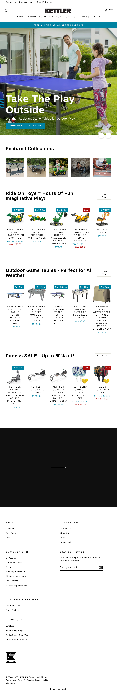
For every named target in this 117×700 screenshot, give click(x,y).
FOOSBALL (46, 16)
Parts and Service (14, 563)
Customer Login (26, 2)
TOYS (59, 16)
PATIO (96, 16)
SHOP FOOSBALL (73, 467)
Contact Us (11, 2)
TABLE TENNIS (27, 16)
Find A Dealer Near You (17, 635)
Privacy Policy (12, 581)
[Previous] (101, 135)
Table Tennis (11, 533)
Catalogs (10, 626)
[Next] (108, 135)
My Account (11, 558)
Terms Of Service (26, 680)
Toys (8, 538)
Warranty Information (16, 576)
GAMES (71, 16)
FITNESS (84, 16)
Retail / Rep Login (45, 2)
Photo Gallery (12, 610)
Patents (63, 538)
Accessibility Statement (17, 585)
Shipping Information (15, 572)
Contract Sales (13, 606)
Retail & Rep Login (15, 630)
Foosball (10, 529)
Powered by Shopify (58, 689)
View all (104, 196)
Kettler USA (65, 542)
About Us (64, 533)
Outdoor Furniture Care (17, 640)
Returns (9, 567)
